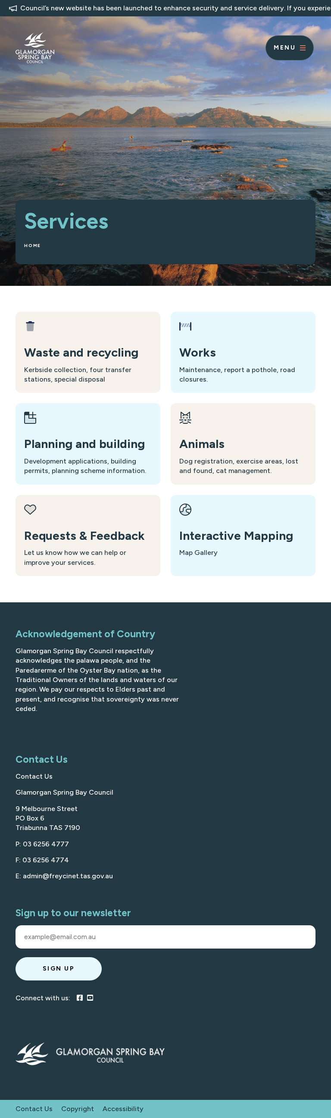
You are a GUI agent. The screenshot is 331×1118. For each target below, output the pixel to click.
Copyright (77, 1109)
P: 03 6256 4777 (42, 844)
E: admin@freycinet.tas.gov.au (64, 876)
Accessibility (123, 1109)
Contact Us (34, 776)
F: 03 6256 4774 (42, 860)
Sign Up (59, 968)
